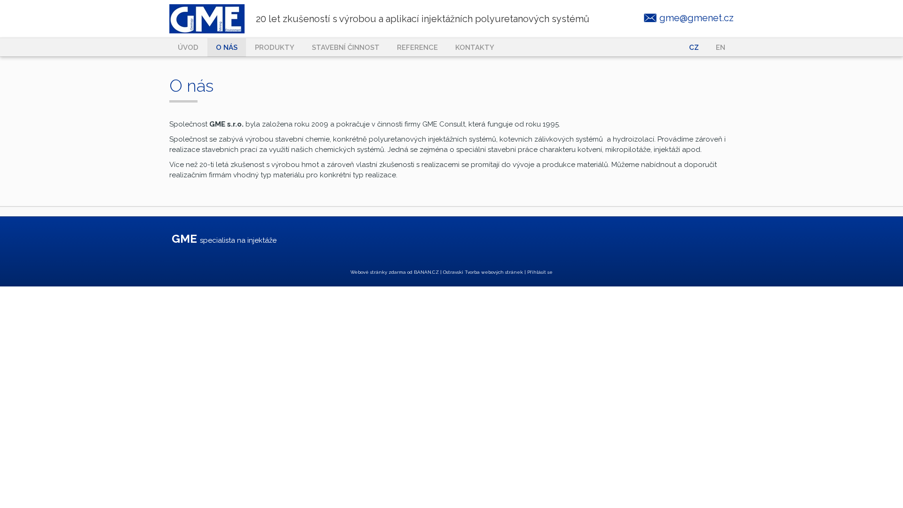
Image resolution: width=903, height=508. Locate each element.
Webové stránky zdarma (378, 272)
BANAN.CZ (426, 272)
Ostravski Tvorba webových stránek (483, 272)
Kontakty (474, 47)
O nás (227, 47)
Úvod (188, 47)
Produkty (274, 47)
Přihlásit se (540, 272)
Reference (417, 47)
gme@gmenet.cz (696, 18)
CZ (694, 47)
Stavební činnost (346, 47)
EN (720, 47)
